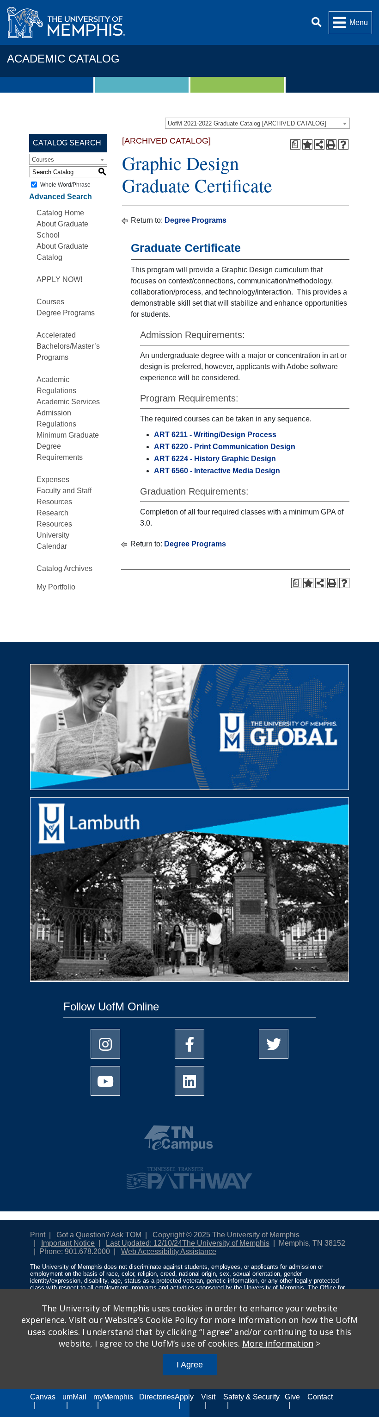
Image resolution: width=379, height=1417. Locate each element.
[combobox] (257, 123)
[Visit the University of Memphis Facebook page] (189, 1044)
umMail (74, 1397)
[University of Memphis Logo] (66, 22)
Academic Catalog (63, 58)
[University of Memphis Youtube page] (105, 1081)
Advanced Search (60, 197)
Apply (184, 1397)
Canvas (42, 1397)
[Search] (316, 22)
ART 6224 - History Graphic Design (215, 459)
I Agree (190, 1364)
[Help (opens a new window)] (343, 144)
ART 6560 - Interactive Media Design (217, 471)
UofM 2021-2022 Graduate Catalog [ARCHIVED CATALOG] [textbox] (247, 123)
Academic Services (68, 402)
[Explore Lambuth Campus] (189, 893)
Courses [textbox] (43, 159)
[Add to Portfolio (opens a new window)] (307, 144)
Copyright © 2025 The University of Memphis (226, 1235)
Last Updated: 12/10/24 (144, 1243)
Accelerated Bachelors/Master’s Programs (68, 346)
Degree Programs (66, 313)
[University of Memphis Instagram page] (105, 1044)
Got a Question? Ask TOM (98, 1235)
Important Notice (68, 1243)
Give (292, 1397)
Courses (50, 302)
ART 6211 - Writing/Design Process (215, 435)
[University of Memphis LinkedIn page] (189, 1081)
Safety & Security (251, 1397)
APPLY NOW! (59, 279)
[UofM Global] (189, 730)
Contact (320, 1397)
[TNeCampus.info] (189, 1142)
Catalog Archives (64, 568)
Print (37, 1235)
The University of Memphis (225, 1243)
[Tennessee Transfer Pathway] (189, 1174)
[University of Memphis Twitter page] (273, 1044)
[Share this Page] (319, 144)
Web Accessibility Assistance (168, 1251)
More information (277, 1343)
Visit (208, 1397)
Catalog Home (60, 213)
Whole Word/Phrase (65, 185)
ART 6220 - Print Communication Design (224, 447)
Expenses (53, 479)
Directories (157, 1397)
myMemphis (113, 1397)
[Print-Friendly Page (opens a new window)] (331, 144)
